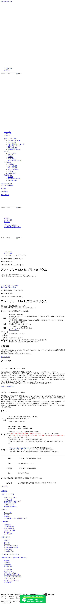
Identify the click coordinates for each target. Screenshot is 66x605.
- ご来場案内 (4, 521)
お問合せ (7, 218)
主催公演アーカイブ (14, 146)
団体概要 (7, 560)
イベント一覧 (12, 142)
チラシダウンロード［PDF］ (9, 285)
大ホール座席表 (12, 166)
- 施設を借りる (5, 537)
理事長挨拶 (7, 564)
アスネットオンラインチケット (19, 448)
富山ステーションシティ (11, 580)
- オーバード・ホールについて (10, 554)
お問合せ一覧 (8, 571)
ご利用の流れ (8, 549)
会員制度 (10, 157)
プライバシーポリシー (11, 225)
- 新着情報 (4, 491)
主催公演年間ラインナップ (16, 144)
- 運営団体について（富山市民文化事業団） (14, 557)
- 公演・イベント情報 (7, 494)
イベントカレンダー (14, 140)
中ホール (7, 544)
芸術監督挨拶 (8, 566)
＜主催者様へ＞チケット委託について (16, 518)
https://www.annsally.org (7, 386)
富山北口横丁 (8, 582)
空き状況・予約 (12, 180)
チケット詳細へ (14, 330)
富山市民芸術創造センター (12, 227)
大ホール (7, 542)
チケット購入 (8, 133)
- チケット (4, 509)
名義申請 (7, 562)
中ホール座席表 (12, 168)
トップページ (8, 251)
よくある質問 (12, 173)
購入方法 (10, 155)
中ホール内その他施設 (11, 547)
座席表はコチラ (5, 357)
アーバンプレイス (9, 578)
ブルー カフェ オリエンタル (12, 576)
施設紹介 (10, 177)
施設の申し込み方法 (14, 178)
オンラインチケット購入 (8, 287)
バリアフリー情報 (13, 169)
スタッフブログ (12, 148)
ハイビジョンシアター (11, 545)
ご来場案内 (11, 164)
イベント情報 (8, 253)
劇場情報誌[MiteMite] (14, 149)
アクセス (7, 135)
